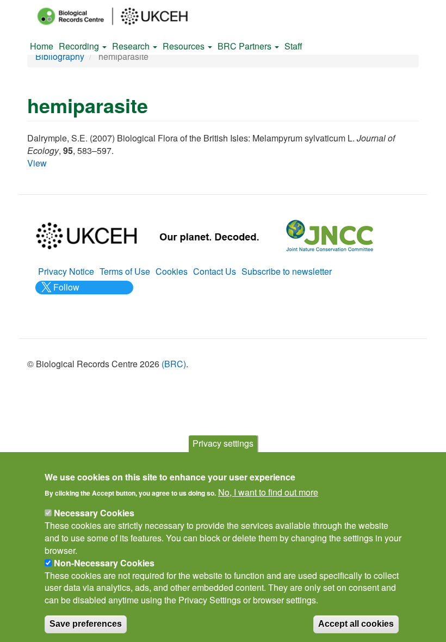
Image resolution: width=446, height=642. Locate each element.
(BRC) (174, 363)
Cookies (172, 271)
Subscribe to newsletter (286, 271)
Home (41, 46)
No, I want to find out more (268, 492)
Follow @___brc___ (65, 293)
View (37, 163)
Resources (185, 46)
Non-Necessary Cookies (104, 563)
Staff (293, 46)
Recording (80, 46)
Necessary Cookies (94, 513)
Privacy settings (223, 443)
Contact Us (214, 271)
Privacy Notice (66, 271)
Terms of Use (125, 271)
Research (132, 46)
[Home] (122, 16)
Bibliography (59, 56)
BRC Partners (246, 46)
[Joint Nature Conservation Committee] (329, 234)
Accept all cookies (356, 623)
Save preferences (85, 623)
